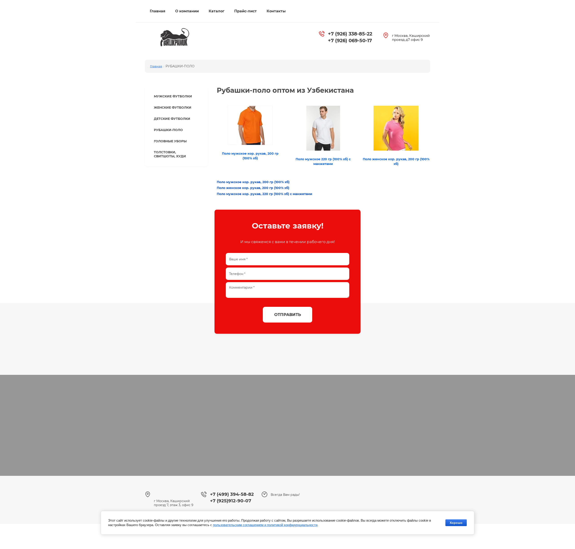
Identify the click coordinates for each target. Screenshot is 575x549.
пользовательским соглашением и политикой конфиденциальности (265, 525)
